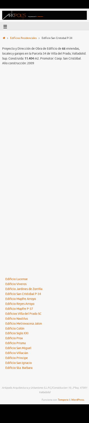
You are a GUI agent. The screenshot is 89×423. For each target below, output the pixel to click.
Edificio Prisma (15, 343)
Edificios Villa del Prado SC (23, 314)
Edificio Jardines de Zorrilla (23, 289)
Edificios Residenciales (23, 38)
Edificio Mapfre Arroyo (20, 299)
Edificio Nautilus (16, 319)
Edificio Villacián (16, 353)
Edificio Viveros (16, 284)
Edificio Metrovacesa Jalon (23, 323)
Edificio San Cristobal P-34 (23, 294)
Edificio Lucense (16, 279)
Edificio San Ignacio (18, 363)
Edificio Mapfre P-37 (19, 309)
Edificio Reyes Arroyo (19, 304)
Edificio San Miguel (18, 348)
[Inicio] (4, 38)
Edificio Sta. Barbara (18, 368)
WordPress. (78, 400)
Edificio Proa (14, 338)
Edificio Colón (14, 328)
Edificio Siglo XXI (17, 333)
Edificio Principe (16, 358)
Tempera (63, 400)
